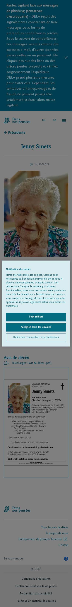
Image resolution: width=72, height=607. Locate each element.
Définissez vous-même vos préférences (36, 337)
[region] (36, 303)
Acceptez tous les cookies (36, 327)
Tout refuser (36, 317)
